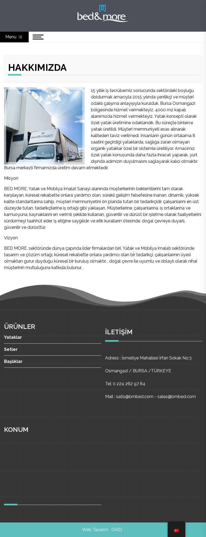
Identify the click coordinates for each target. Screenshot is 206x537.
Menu (11, 36)
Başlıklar (13, 361)
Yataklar (13, 337)
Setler (11, 349)
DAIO (116, 529)
